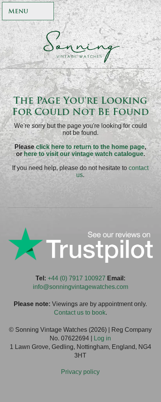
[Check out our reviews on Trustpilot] (80, 260)
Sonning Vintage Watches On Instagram (132, 12)
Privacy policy (80, 371)
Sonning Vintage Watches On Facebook (81, 12)
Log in (102, 338)
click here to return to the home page (90, 146)
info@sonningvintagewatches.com (80, 286)
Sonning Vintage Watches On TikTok (115, 12)
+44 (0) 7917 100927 (77, 278)
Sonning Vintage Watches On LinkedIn (149, 12)
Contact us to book (80, 312)
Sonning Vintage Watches (80, 46)
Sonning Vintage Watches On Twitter (98, 12)
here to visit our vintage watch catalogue (83, 154)
